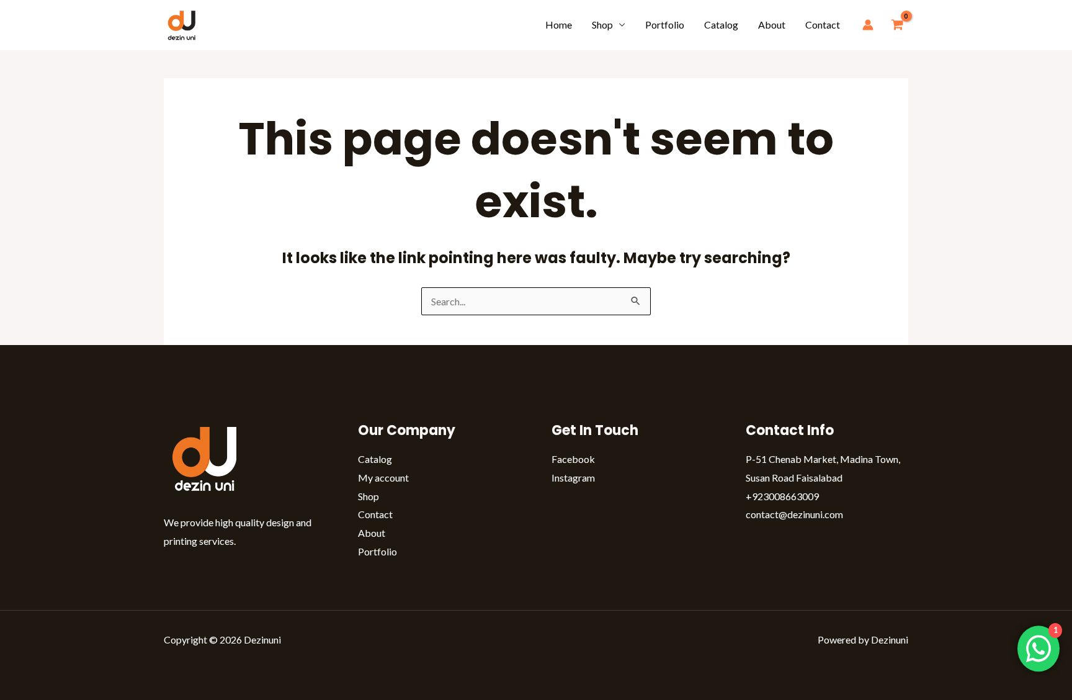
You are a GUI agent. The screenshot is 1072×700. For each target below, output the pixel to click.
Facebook (573, 459)
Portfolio (664, 24)
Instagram (573, 477)
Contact (822, 24)
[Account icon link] (867, 24)
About (771, 24)
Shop (602, 24)
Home (558, 24)
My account (383, 477)
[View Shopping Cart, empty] (897, 25)
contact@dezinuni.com (794, 514)
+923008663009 (782, 496)
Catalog (721, 24)
